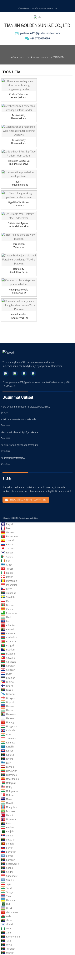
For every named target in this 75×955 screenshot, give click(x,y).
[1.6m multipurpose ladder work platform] (19, 174)
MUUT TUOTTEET (41, 57)
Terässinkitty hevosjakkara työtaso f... (18, 143)
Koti (13, 57)
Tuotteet (24, 57)
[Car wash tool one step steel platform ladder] (19, 282)
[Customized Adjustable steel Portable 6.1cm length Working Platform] (19, 260)
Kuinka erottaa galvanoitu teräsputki (19, 445)
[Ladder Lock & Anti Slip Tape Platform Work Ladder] (19, 154)
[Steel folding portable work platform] (19, 237)
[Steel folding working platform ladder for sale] (19, 195)
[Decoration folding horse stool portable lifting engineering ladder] (19, 85)
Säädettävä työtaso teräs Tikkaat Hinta (18, 225)
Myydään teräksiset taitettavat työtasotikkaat (18, 205)
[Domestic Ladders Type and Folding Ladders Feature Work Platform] (19, 305)
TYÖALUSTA (58, 57)
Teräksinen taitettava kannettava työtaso (18, 247)
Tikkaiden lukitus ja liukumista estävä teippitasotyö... (19, 164)
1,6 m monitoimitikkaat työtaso (19, 185)
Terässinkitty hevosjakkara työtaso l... (18, 118)
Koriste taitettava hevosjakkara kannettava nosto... (18, 97)
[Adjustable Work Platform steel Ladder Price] (19, 216)
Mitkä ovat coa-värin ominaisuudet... (19, 419)
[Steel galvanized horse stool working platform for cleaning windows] (19, 131)
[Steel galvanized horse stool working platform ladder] (19, 108)
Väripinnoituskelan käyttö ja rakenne (19, 432)
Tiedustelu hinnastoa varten (28, 499)
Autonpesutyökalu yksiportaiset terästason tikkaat (18, 293)
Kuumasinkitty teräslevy (13, 458)
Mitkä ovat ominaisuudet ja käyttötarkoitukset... (25, 406)
